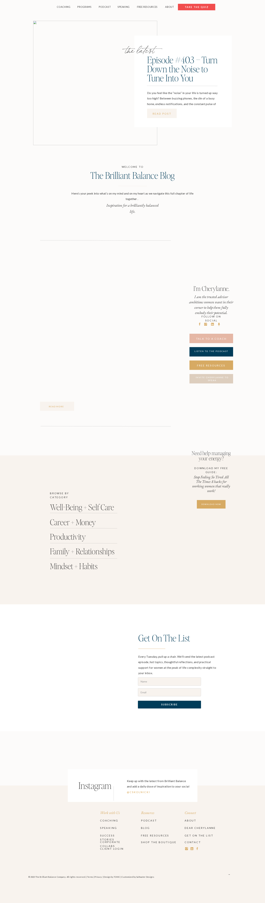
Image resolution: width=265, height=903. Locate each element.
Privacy (98, 877)
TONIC (117, 877)
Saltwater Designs (145, 877)
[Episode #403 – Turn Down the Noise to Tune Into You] (95, 83)
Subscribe (169, 704)
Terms (90, 877)
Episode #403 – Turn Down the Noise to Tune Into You (182, 69)
